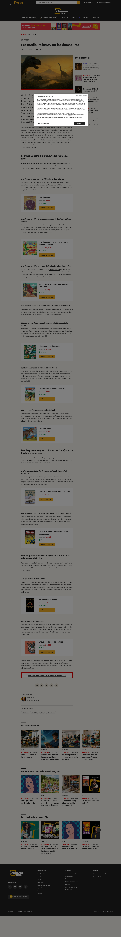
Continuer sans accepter (81, 95)
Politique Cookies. (79, 111)
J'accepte (79, 123)
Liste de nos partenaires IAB (43, 119)
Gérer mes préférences (43, 123)
